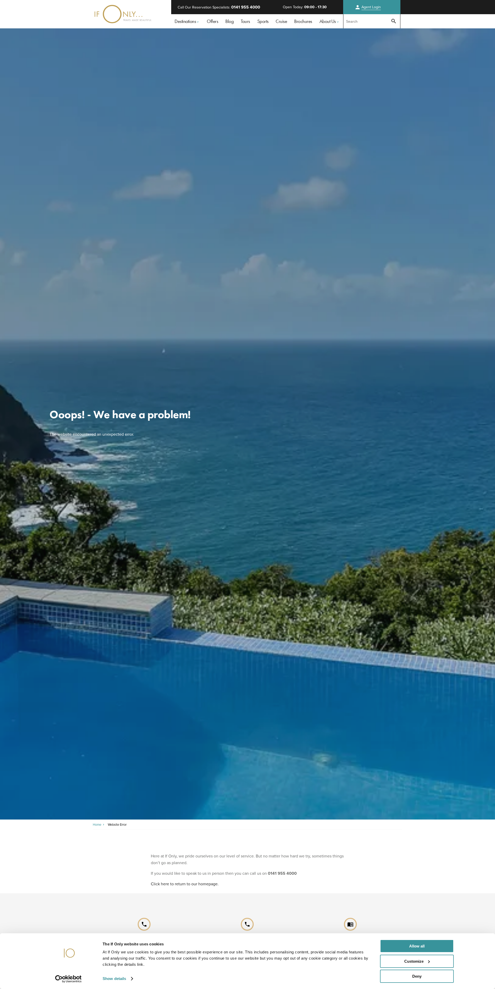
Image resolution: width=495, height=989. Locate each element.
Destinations (185, 21)
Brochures (303, 21)
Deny (417, 976)
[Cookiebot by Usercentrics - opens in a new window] (68, 979)
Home (97, 824)
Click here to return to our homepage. (185, 884)
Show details (114, 978)
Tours (245, 21)
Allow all (417, 946)
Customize (414, 961)
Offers (212, 21)
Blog (229, 21)
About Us (327, 21)
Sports (263, 21)
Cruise (281, 21)
